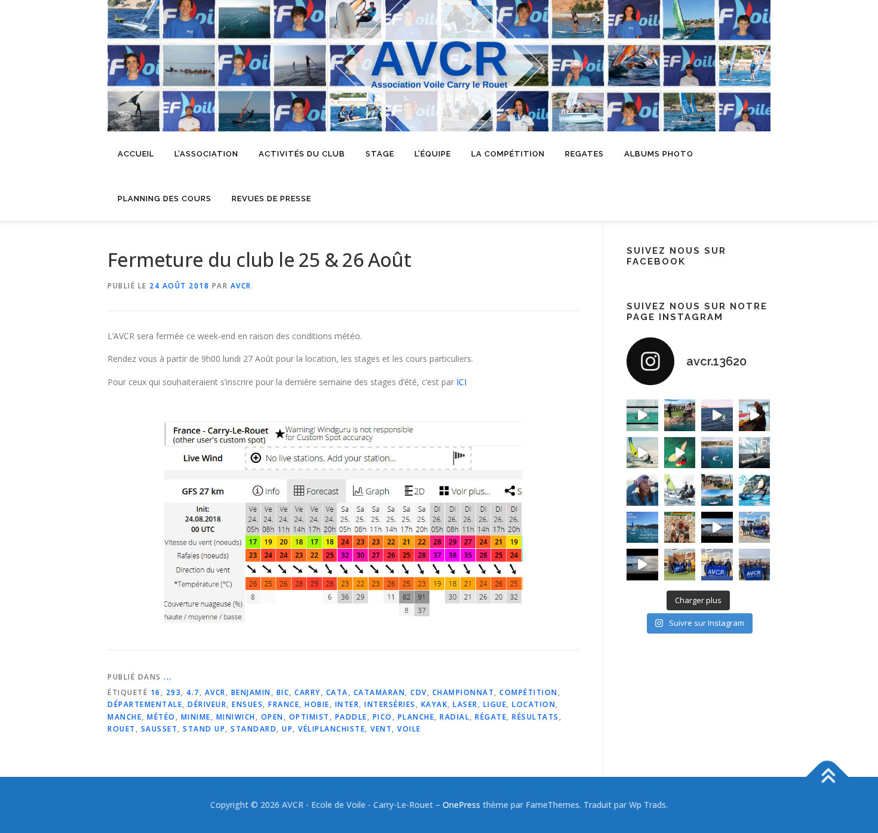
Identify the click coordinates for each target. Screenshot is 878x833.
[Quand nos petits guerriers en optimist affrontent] (642, 415)
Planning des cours (164, 198)
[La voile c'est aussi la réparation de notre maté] (754, 415)
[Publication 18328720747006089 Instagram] (642, 564)
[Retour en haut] (827, 777)
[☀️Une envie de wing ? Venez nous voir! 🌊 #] (680, 453)
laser (465, 704)
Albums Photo (658, 153)
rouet (122, 729)
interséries (390, 704)
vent (381, 729)
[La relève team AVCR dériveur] (754, 564)
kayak (434, 704)
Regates (584, 153)
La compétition (508, 153)
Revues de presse (271, 198)
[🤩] (717, 564)
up (287, 729)
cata (337, 692)
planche (416, 717)
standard (254, 729)
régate (490, 717)
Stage (380, 153)
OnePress (461, 804)
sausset (159, 729)
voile (409, 729)
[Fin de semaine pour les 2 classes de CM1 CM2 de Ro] (717, 490)
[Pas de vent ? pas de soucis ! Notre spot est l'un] (680, 415)
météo (161, 717)
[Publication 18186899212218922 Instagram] (680, 564)
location (533, 704)
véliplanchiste (331, 729)
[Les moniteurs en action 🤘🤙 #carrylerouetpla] (717, 415)
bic (283, 692)
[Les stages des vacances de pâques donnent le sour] (754, 453)
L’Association (206, 153)
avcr (215, 692)
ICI (461, 382)
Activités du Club (302, 153)
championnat (463, 692)
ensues (247, 704)
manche (125, 717)
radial (454, 717)
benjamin (251, 692)
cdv (418, 692)
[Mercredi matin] (754, 527)
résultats (535, 717)
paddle (351, 717)
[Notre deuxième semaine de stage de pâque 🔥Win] (642, 453)
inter (347, 704)
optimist (309, 717)
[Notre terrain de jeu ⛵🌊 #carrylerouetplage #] (717, 453)
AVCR (241, 286)
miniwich (236, 717)
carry (307, 692)
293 (174, 692)
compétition (528, 692)
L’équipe (433, 153)
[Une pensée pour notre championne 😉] (754, 490)
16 (156, 692)
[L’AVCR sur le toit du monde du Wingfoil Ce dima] (680, 527)
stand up (204, 729)
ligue (495, 704)
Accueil (136, 153)
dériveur (207, 704)
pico (382, 717)
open (272, 717)
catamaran (380, 692)
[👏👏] (642, 527)
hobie (317, 704)
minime (196, 717)
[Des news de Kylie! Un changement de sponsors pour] (642, 490)
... (168, 677)
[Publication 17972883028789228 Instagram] (717, 527)
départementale (145, 704)
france (283, 704)
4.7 (192, 692)
